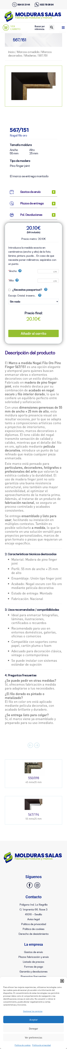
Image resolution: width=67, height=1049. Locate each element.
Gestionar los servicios (32, 1011)
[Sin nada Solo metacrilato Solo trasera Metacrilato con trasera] (33, 300)
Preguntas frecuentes (33, 976)
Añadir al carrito (33, 333)
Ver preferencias (33, 1037)
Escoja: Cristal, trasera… (22, 295)
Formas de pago (33, 966)
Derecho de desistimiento (34, 933)
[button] (62, 981)
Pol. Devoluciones (31, 214)
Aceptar (33, 1019)
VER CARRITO (15, 27)
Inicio (11, 52)
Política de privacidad (41, 1045)
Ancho (12, 271)
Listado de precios (33, 961)
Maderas (30, 55)
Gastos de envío (30, 191)
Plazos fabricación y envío (33, 957)
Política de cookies (23, 1045)
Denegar (33, 1028)
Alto (11, 280)
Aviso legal (33, 919)
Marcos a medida (28, 52)
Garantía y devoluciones (33, 971)
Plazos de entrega (32, 203)
